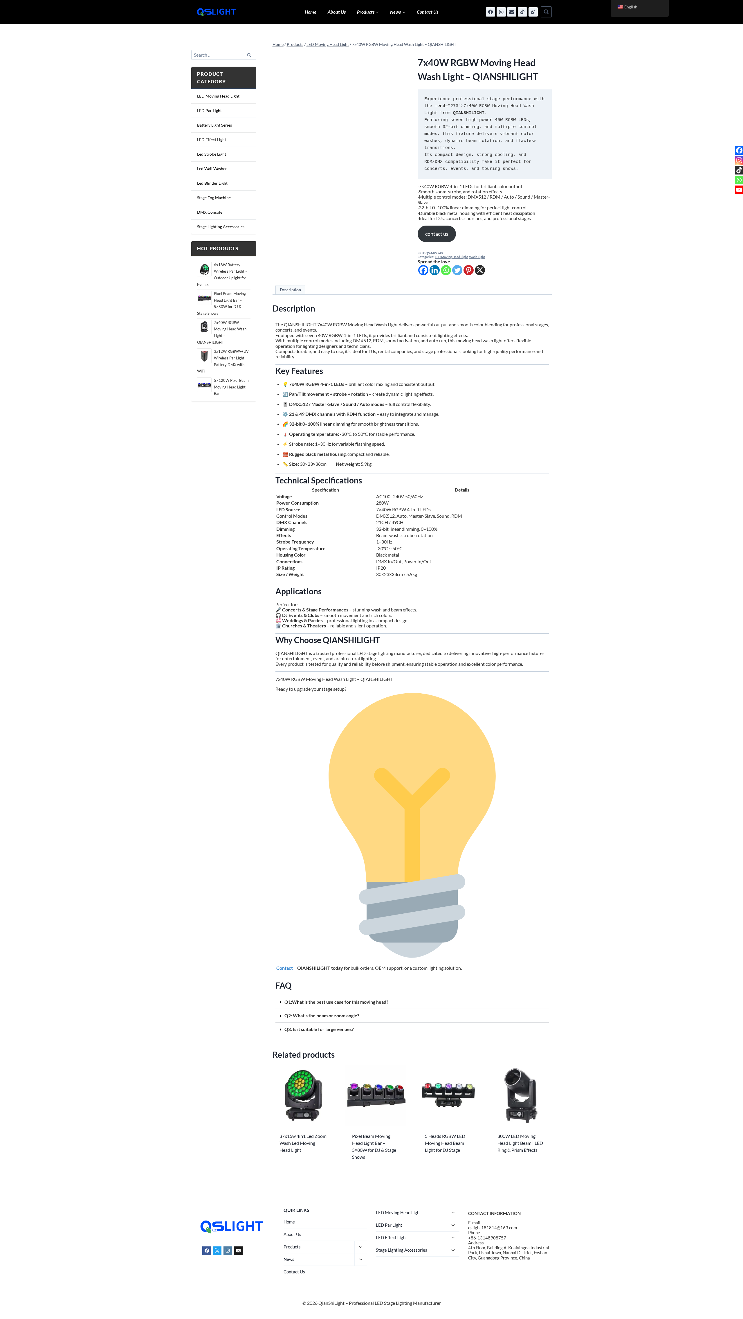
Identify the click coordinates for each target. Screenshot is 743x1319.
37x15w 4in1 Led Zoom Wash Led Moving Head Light (303, 1143)
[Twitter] (457, 270)
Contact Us (427, 12)
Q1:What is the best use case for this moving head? (336, 1002)
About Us (337, 12)
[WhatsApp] (533, 12)
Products (292, 1246)
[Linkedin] (435, 270)
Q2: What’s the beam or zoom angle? (321, 1015)
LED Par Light (209, 110)
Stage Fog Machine (214, 197)
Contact (285, 968)
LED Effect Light (211, 139)
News (289, 1259)
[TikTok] (522, 12)
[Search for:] (223, 55)
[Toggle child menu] (360, 1247)
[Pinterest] (469, 270)
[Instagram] (501, 12)
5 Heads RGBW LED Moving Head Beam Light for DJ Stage (445, 1143)
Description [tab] (290, 289)
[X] (480, 270)
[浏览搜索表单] (546, 11)
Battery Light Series (214, 125)
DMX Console (209, 212)
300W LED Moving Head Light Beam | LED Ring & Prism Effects (520, 1143)
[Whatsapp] (446, 270)
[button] (412, 1002)
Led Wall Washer (212, 168)
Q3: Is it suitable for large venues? (319, 1029)
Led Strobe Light (211, 154)
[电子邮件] (511, 12)
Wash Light (477, 257)
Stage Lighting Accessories (220, 226)
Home (310, 12)
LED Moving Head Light (451, 257)
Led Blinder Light (212, 183)
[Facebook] (490, 12)
